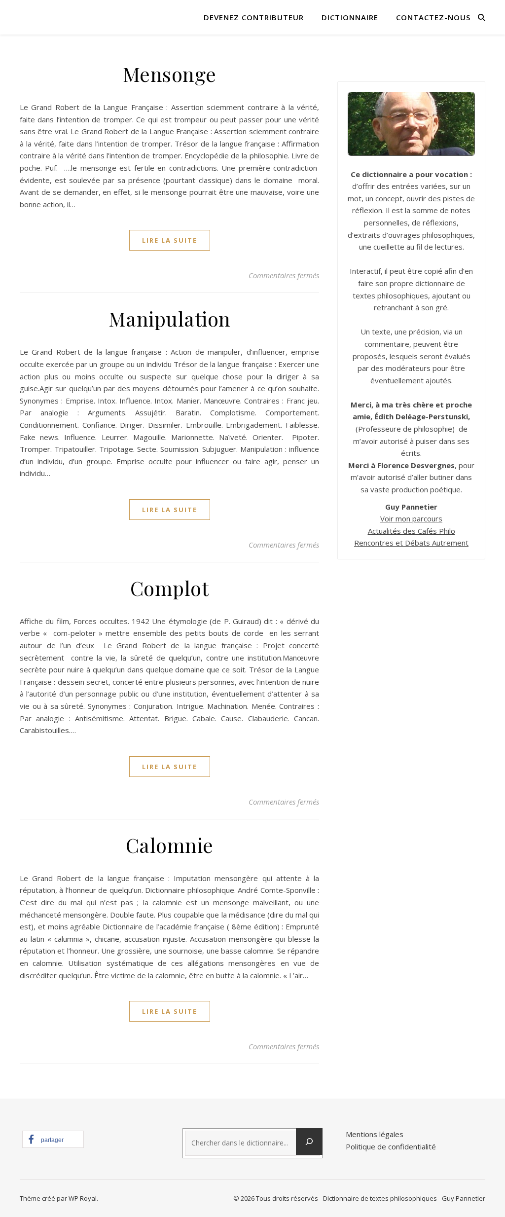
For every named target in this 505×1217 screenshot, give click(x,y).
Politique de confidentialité (391, 1146)
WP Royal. (83, 1198)
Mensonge (169, 74)
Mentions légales (374, 1134)
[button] (53, 1139)
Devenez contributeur (254, 17)
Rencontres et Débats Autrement (411, 543)
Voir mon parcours (411, 518)
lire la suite (169, 240)
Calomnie (170, 845)
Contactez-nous (433, 17)
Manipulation (169, 318)
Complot (169, 588)
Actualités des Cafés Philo (411, 531)
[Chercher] (309, 1141)
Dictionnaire (350, 17)
